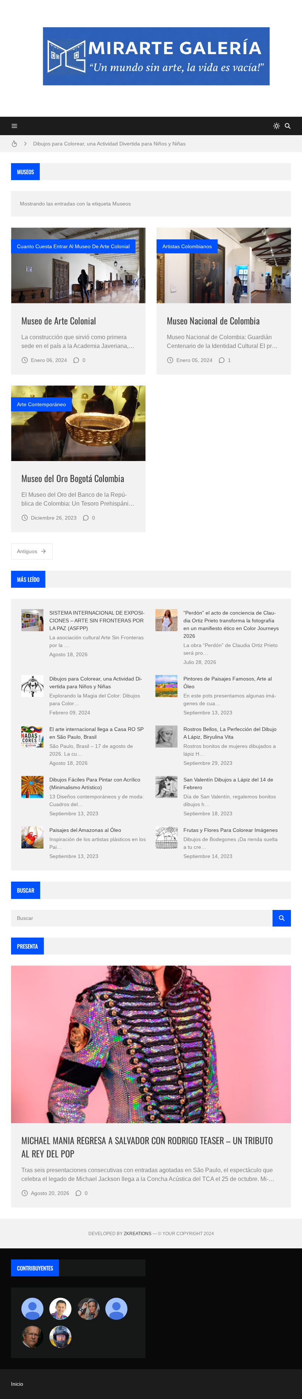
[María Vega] (116, 1309)
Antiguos (27, 551)
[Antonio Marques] (32, 1309)
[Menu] (14, 126)
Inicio (17, 1384)
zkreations (137, 1233)
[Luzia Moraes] (88, 1309)
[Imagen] (78, 265)
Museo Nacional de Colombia (213, 320)
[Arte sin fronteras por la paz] (60, 1309)
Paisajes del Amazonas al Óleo (85, 830)
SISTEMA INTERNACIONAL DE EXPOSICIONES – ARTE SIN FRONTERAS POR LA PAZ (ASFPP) (97, 620)
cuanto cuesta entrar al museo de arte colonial (73, 246)
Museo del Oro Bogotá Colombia (72, 478)
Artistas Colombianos (187, 246)
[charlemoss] (32, 1337)
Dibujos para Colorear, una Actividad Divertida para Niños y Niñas (109, 144)
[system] (276, 126)
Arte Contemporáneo (41, 404)
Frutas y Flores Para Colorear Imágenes (230, 830)
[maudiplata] (60, 1337)
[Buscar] (287, 126)
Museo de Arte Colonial (58, 320)
